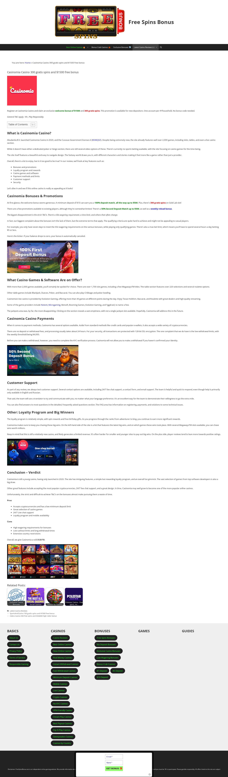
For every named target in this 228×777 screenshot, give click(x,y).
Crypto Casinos (60, 697)
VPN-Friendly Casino (62, 710)
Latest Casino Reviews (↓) (144, 47)
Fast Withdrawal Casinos (64, 670)
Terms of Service (17, 657)
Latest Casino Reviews (18, 611)
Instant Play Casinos (62, 716)
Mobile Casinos (60, 684)
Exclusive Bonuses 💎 (122, 47)
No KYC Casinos (60, 703)
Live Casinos (58, 690)
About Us (14, 637)
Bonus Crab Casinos (106, 664)
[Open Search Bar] (161, 47)
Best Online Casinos (62, 644)
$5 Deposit (118, 670)
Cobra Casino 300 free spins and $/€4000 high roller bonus (33, 616)
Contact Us (14, 644)
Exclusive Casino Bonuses (108, 651)
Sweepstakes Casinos (63, 736)
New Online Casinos (62, 651)
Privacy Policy (16, 651)
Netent (44, 304)
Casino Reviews (60, 637)
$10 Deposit (102, 677)
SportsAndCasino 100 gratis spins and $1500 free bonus (32, 613)
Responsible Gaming (19, 664)
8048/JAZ (96, 140)
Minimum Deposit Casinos (65, 677)
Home (28, 62)
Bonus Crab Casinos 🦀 (101, 47)
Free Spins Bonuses (106, 637)
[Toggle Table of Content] (32, 125)
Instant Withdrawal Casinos (65, 664)
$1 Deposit (102, 670)
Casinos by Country (62, 743)
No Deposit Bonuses (106, 644)
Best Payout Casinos (62, 723)
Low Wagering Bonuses (107, 657)
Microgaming (54, 304)
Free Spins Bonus (151, 22)
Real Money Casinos (62, 657)
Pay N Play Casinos (61, 730)
